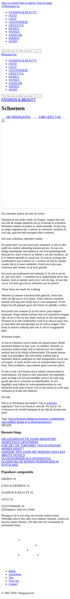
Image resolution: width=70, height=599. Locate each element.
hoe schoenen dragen (22, 418)
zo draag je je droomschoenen (32, 422)
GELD (46, 544)
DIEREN (10, 539)
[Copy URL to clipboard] (25, 425)
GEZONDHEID (14, 549)
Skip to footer (44, 2)
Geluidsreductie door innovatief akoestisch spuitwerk (28, 441)
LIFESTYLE (41, 549)
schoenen (51, 403)
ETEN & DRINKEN (37, 539)
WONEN (49, 554)
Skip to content (9, 2)
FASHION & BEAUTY (18, 99)
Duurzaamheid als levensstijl (26, 458)
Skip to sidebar (27, 2)
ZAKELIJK (11, 560)
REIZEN (10, 554)
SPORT (30, 554)
